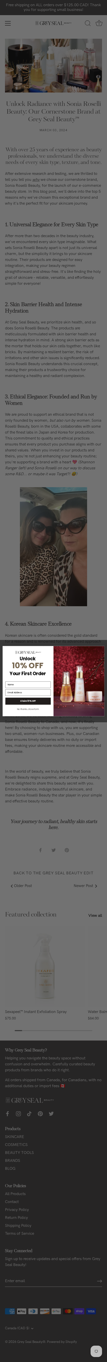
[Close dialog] (102, 649)
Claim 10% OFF (28, 700)
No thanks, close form (28, 708)
